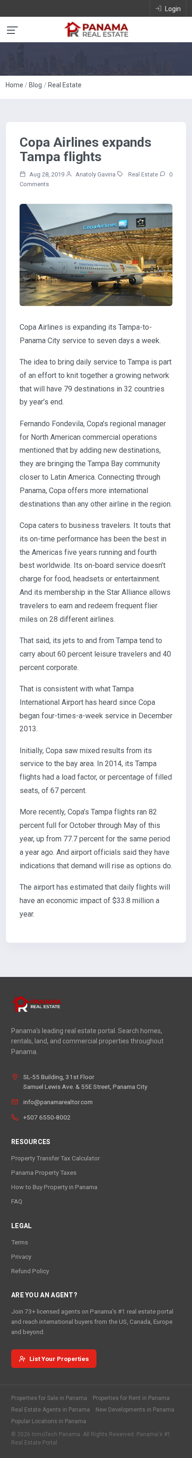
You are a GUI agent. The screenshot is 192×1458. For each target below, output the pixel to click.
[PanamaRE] (96, 29)
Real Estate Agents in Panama (50, 1409)
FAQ (16, 1201)
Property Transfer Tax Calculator (55, 1158)
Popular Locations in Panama (48, 1421)
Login (172, 9)
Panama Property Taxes (43, 1172)
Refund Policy (30, 1271)
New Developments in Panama (135, 1409)
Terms (19, 1242)
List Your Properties (59, 1358)
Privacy (21, 1256)
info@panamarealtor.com (58, 1102)
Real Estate (65, 85)
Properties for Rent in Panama (131, 1398)
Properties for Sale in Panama (49, 1398)
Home (14, 85)
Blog (35, 85)
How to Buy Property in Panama (54, 1187)
